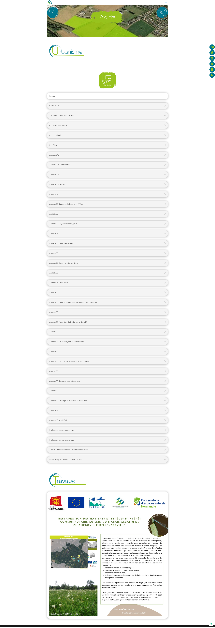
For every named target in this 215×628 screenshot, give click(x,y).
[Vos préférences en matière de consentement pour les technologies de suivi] (211, 624)
